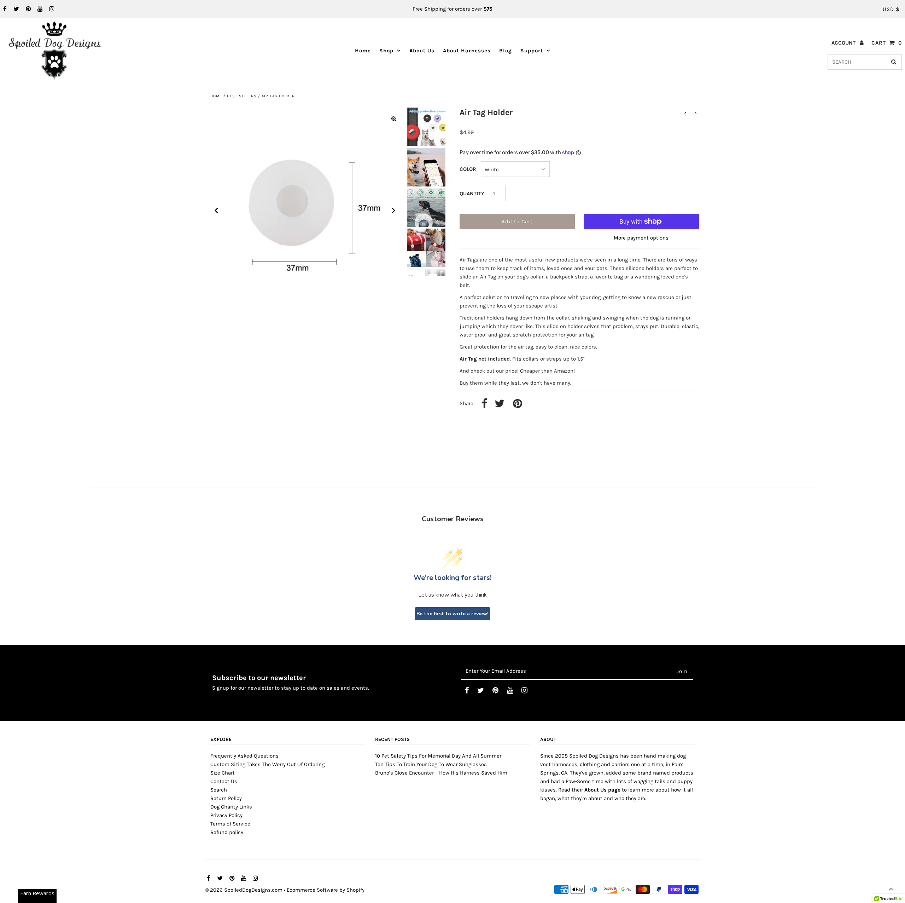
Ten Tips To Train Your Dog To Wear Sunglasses (431, 764)
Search (218, 790)
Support (531, 50)
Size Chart (222, 773)
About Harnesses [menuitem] (467, 50)
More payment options (641, 238)
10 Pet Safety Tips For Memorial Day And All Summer (438, 756)
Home (216, 96)
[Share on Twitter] (499, 404)
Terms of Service (230, 824)
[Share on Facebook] (484, 404)
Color (468, 169)
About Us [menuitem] (421, 50)
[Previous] (216, 210)
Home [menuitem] (363, 50)
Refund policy (226, 832)
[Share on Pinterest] (517, 404)
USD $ (891, 9)
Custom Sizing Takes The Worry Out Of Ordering (267, 764)
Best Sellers (242, 96)
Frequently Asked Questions (244, 756)
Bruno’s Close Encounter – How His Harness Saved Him (441, 773)
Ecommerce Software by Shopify (325, 890)
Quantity (472, 193)
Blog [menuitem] (505, 50)
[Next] (394, 210)
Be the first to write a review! (452, 613)
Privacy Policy (226, 815)
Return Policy (226, 798)
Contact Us (223, 781)
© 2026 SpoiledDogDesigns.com (243, 890)
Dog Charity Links (231, 807)
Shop (386, 50)
